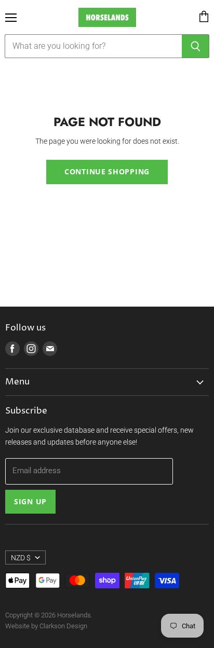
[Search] (195, 46)
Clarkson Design (63, 626)
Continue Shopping (107, 171)
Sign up (30, 501)
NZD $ (21, 558)
